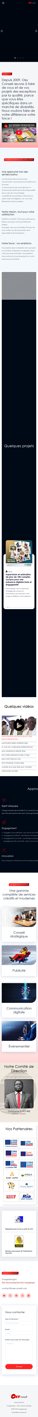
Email (7, 1329)
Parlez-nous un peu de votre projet (17, 1340)
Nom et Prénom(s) (11, 1319)
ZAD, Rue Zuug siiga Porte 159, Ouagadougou (18, 1282)
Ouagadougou (9, 1279)
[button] (17, 57)
